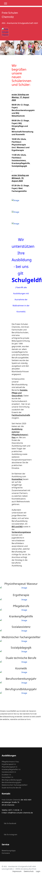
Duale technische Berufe (11, 787)
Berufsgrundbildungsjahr (12, 780)
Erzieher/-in (6, 774)
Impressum (16, 871)
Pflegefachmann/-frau (10, 761)
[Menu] (5, 3)
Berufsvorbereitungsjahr (11, 782)
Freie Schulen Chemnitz (11, 800)
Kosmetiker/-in (7, 777)
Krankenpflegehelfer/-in (11, 769)
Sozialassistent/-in (9, 772)
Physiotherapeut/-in (9, 767)
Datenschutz (29, 871)
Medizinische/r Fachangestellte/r (15, 785)
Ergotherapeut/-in (9, 764)
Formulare (6, 853)
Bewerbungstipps (9, 850)
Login (38, 871)
